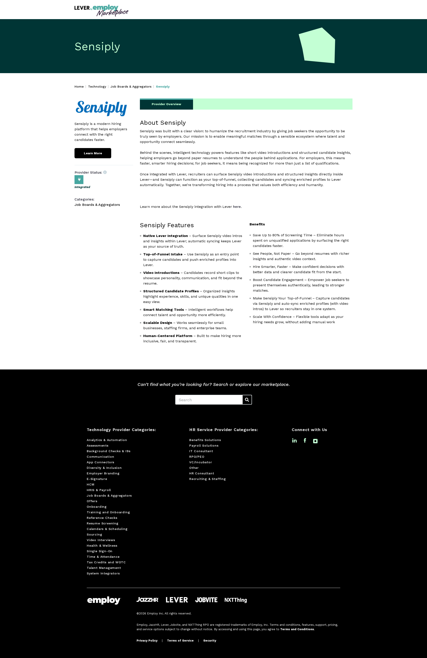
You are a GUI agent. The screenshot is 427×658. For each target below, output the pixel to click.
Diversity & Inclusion (104, 467)
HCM (90, 484)
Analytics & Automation (107, 440)
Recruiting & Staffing (207, 479)
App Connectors (100, 462)
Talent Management (104, 568)
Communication (100, 456)
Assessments (98, 445)
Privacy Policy (147, 640)
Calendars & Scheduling (107, 529)
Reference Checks (102, 518)
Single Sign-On (100, 551)
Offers (92, 501)
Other (194, 467)
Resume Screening (103, 523)
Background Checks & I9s (108, 451)
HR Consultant (201, 473)
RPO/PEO (196, 456)
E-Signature (97, 479)
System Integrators (103, 573)
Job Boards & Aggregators (131, 86)
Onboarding (97, 506)
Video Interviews (101, 540)
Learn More (93, 153)
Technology (97, 86)
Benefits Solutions (205, 440)
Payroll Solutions (204, 445)
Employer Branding (103, 473)
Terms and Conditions (297, 629)
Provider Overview (166, 104)
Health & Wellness (102, 545)
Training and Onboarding (108, 512)
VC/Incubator (200, 462)
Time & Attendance (103, 556)
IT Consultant (201, 451)
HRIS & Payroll (99, 490)
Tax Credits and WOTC (106, 562)
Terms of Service (180, 640)
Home (79, 86)
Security (209, 640)
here (237, 207)
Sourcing (94, 534)
